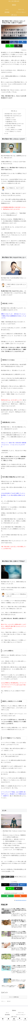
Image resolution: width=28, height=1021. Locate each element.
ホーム (7, 1012)
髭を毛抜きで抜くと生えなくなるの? (13, 113)
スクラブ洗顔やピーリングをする (13, 131)
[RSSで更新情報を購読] (20, 895)
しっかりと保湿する (10, 127)
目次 (12, 111)
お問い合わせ (14, 1016)
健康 (3, 876)
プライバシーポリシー (20, 1014)
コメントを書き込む (14, 997)
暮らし (7, 876)
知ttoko (12, 876)
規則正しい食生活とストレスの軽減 (14, 129)
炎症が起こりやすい (10, 117)
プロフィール (21, 1012)
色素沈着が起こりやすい (11, 121)
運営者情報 (7, 1014)
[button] (18, 45)
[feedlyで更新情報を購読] (7, 895)
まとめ (6, 133)
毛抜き (17, 876)
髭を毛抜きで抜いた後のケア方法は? (13, 125)
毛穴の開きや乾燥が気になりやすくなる (15, 123)
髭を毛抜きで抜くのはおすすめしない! (13, 115)
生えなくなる (23, 876)
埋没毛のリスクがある (11, 119)
